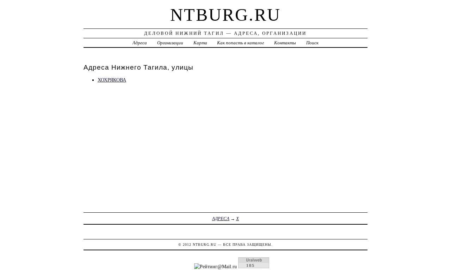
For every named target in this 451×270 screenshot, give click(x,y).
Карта (200, 42)
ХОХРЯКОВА (112, 80)
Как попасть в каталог (240, 42)
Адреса (139, 42)
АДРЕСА (220, 218)
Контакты (285, 42)
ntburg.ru (225, 15)
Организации (170, 42)
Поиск (312, 42)
